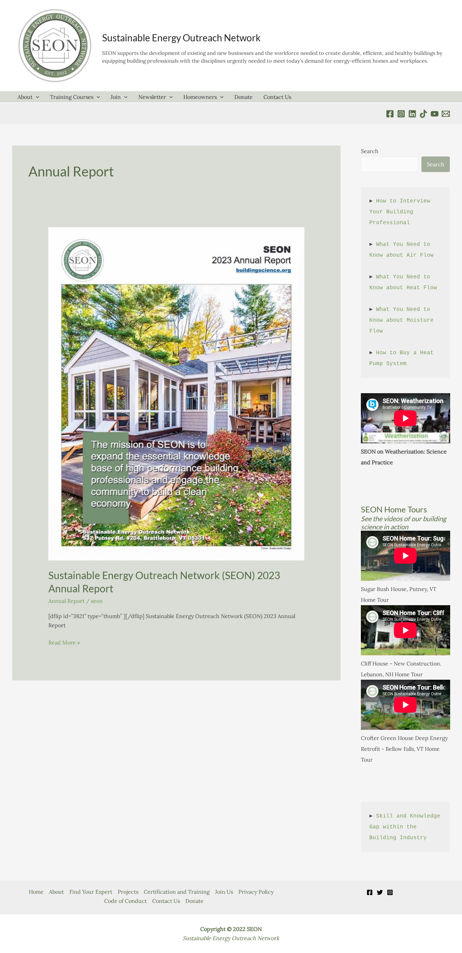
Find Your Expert (90, 891)
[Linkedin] (412, 114)
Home (36, 891)
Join (116, 96)
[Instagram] (390, 892)
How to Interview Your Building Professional (401, 212)
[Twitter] (380, 892)
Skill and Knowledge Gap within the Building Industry (406, 827)
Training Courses (71, 96)
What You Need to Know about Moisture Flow (403, 320)
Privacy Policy (256, 891)
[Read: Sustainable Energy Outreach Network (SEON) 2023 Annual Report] (176, 393)
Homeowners (200, 96)
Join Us (224, 891)
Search (369, 151)
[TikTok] (423, 114)
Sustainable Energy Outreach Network (181, 37)
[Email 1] (446, 114)
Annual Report (66, 600)
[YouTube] (435, 114)
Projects (128, 891)
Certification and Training (177, 891)
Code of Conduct (125, 900)
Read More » (64, 643)
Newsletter (152, 96)
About (25, 96)
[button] (35, 97)
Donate (243, 96)
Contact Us (277, 96)
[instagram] (401, 114)
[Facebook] (390, 114)
